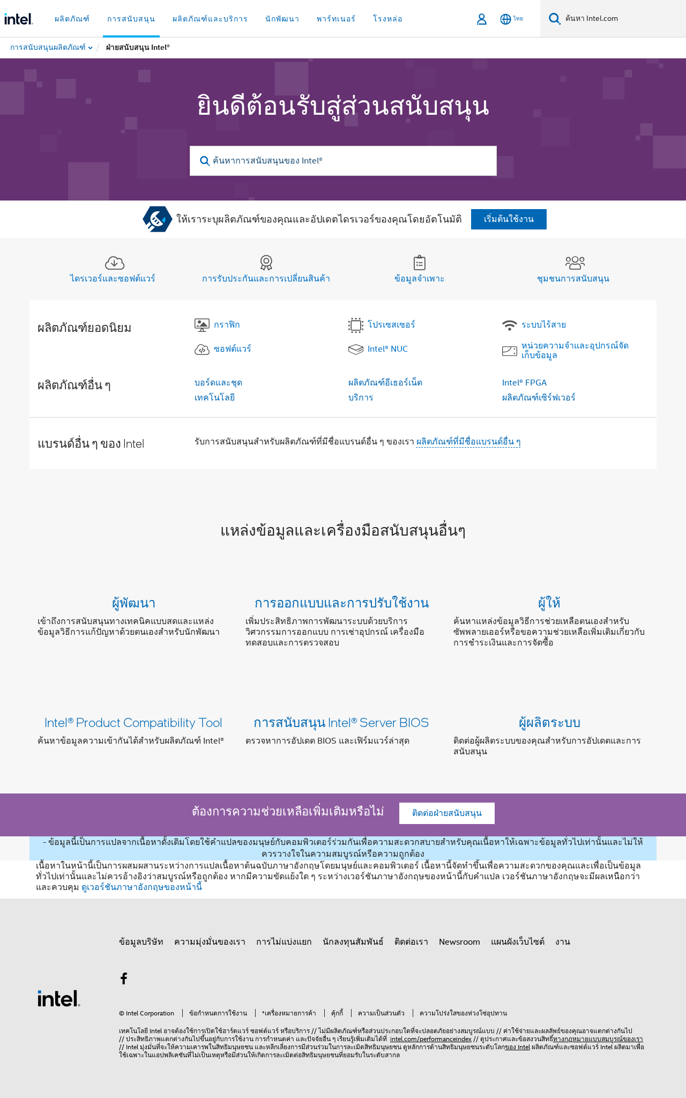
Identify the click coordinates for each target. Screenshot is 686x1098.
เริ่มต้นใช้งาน (509, 219)
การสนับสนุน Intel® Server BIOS (341, 722)
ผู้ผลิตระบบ (549, 722)
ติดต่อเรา (411, 942)
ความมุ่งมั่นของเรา (209, 942)
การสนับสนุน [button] (131, 19)
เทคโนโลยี (215, 397)
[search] (205, 161)
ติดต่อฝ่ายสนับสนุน (447, 813)
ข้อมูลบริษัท (141, 942)
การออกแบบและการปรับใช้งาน (342, 602)
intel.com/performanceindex (431, 1039)
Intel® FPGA (524, 382)
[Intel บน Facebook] (124, 980)
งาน (562, 942)
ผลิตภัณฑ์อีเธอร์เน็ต (385, 382)
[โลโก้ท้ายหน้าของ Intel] (59, 997)
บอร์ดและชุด (218, 382)
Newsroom (459, 942)
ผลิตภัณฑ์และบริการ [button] (210, 19)
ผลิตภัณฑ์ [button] (72, 19)
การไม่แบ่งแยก (284, 942)
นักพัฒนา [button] (282, 19)
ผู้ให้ (549, 602)
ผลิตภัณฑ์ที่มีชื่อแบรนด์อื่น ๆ (468, 441)
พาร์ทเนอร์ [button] (336, 19)
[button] (343, 625)
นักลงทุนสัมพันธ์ (353, 942)
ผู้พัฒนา (133, 602)
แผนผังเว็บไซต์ (518, 942)
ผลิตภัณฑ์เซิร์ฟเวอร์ (539, 397)
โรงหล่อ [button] (387, 19)
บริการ (361, 397)
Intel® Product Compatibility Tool (133, 722)
